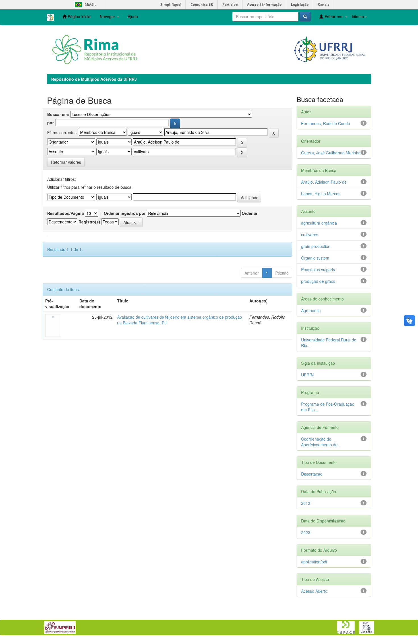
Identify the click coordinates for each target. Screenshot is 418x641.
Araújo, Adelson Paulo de (324, 182)
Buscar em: (58, 114)
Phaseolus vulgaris (318, 269)
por (50, 122)
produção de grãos (318, 281)
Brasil (84, 4)
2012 (305, 503)
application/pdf (314, 562)
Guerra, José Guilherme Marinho (331, 152)
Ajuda (133, 16)
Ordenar (249, 213)
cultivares (309, 234)
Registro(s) (89, 222)
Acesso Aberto (314, 591)
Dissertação (311, 474)
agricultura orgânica (319, 223)
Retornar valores (66, 162)
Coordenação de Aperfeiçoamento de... (321, 441)
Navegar (108, 16)
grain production (315, 246)
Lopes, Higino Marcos (320, 193)
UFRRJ (307, 374)
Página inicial (79, 16)
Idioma (358, 16)
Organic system (315, 258)
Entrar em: (334, 16)
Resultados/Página (65, 213)
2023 (305, 532)
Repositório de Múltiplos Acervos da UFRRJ (94, 79)
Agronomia (311, 310)
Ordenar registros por (125, 213)
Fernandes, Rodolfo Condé (325, 123)
